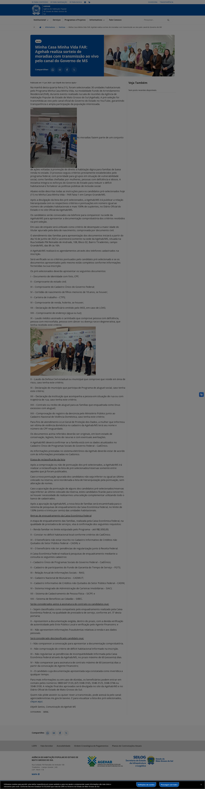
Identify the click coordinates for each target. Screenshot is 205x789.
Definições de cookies (146, 785)
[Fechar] (201, 784)
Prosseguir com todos (169, 785)
